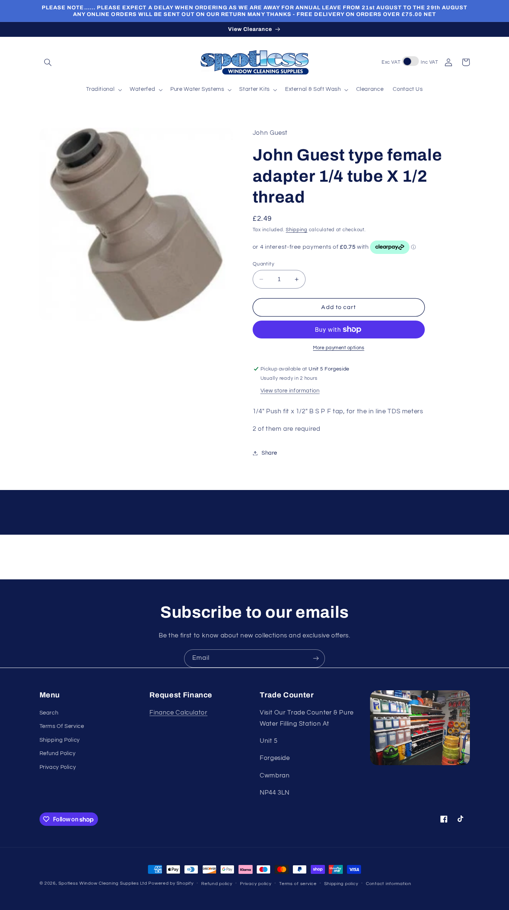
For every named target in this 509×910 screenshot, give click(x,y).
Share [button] (269, 453)
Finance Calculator (178, 712)
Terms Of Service (61, 726)
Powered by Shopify (170, 883)
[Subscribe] (316, 658)
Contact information (388, 884)
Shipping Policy (59, 740)
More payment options (338, 348)
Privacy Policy (57, 767)
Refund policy (217, 884)
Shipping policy (341, 884)
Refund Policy (57, 753)
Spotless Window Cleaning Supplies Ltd (103, 883)
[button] (48, 62)
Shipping (296, 230)
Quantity (263, 264)
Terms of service (298, 884)
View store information (290, 391)
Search (49, 713)
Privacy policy (255, 884)
